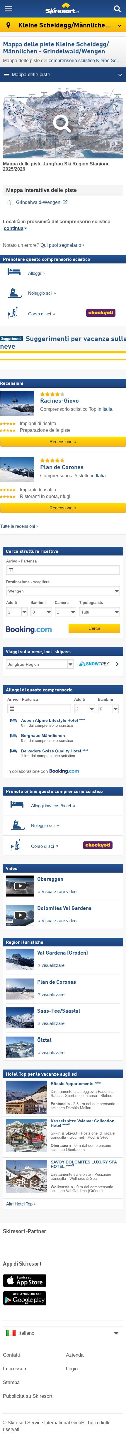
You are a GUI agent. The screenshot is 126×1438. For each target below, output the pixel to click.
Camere (62, 603)
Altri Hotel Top (19, 1204)
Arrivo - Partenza (21, 561)
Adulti (11, 603)
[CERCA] (117, 9)
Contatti (11, 1355)
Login (72, 1368)
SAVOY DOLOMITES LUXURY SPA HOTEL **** (84, 1164)
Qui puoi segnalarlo (60, 245)
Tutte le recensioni (17, 526)
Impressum (15, 1368)
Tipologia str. (91, 603)
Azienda (75, 1355)
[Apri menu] (9, 9)
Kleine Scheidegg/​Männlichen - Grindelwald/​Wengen (71, 25)
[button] (29, 630)
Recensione (62, 441)
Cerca (94, 628)
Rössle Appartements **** (76, 1083)
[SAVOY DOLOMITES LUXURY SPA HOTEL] (18, 1176)
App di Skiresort (22, 1264)
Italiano (26, 1333)
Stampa (11, 1382)
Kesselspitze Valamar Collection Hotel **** (83, 1123)
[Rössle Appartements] (18, 1097)
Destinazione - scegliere (28, 582)
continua (13, 228)
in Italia (105, 409)
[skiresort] (63, 9)
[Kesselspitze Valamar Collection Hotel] (18, 1135)
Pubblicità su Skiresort (27, 1396)
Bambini (38, 603)
